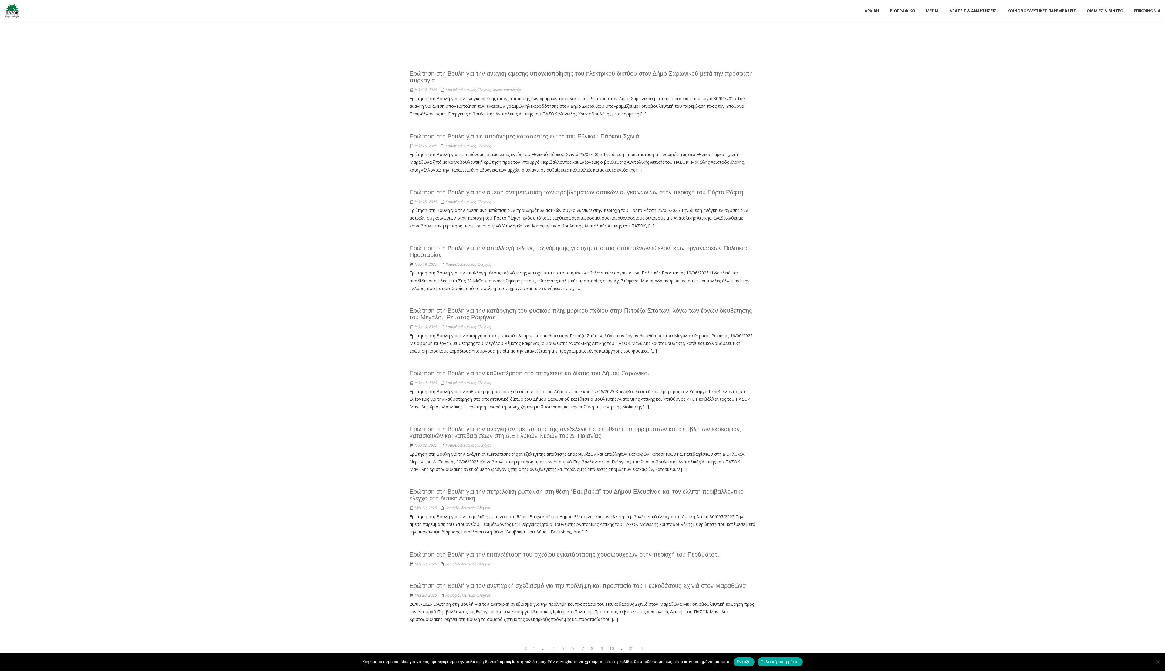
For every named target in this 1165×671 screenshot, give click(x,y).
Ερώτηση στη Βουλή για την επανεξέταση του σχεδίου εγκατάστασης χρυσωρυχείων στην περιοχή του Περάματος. (564, 554)
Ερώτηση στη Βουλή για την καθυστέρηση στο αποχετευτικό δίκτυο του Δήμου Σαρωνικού (530, 373)
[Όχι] (1157, 662)
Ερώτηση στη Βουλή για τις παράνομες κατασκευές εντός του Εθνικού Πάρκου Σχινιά (524, 136)
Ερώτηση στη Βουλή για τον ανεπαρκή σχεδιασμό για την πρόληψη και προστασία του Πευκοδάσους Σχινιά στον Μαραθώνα (578, 585)
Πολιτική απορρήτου (780, 661)
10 (612, 648)
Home (675, 37)
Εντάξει (744, 661)
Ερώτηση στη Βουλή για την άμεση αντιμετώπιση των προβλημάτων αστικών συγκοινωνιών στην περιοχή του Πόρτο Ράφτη (576, 192)
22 (632, 648)
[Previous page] (524, 648)
